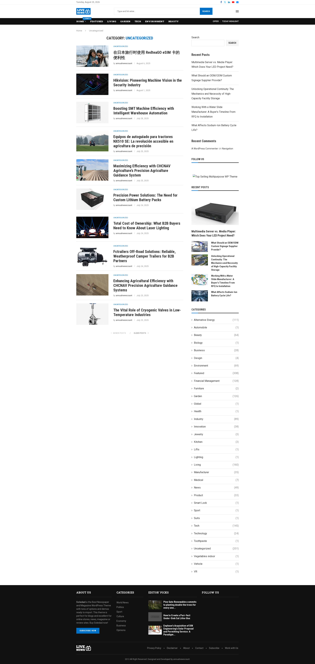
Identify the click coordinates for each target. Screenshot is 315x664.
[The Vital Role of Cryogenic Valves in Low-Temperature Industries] (92, 314)
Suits (216, 518)
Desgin (216, 358)
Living (111, 21)
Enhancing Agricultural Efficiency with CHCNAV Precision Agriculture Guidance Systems (145, 285)
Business (216, 350)
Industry (216, 419)
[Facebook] (221, 2)
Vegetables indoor (216, 556)
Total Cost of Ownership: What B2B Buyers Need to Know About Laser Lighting (146, 225)
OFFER (216, 21)
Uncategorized (216, 548)
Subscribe (214, 648)
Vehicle (216, 563)
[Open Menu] (237, 11)
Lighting (216, 457)
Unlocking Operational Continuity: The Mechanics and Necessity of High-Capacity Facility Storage (212, 93)
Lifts (216, 449)
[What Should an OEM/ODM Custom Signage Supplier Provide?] (199, 246)
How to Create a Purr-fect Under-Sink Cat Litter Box (176, 617)
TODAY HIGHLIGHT (230, 21)
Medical (216, 480)
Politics (120, 607)
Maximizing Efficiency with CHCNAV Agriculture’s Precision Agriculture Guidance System (141, 171)
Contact (199, 648)
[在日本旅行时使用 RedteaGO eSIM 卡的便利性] (92, 56)
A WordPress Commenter (204, 148)
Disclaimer (172, 648)
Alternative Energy (216, 319)
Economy (121, 621)
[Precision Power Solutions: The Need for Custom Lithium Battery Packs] (92, 199)
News (216, 487)
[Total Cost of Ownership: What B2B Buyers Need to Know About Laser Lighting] (92, 227)
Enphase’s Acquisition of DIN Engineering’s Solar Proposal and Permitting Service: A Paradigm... (178, 630)
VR (216, 571)
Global (216, 403)
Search (206, 11)
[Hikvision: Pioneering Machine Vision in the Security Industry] (92, 84)
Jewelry (216, 434)
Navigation (227, 148)
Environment (154, 21)
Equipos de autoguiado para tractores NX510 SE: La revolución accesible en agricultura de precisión (143, 141)
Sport (216, 510)
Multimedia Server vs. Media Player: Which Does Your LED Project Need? (213, 233)
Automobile (216, 327)
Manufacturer (216, 472)
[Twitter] (225, 2)
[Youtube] (233, 2)
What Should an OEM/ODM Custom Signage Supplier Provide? (224, 246)
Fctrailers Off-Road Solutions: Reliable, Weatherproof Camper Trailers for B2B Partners (144, 256)
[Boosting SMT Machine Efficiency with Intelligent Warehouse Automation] (92, 112)
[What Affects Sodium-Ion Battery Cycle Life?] (199, 295)
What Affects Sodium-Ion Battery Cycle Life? (224, 294)
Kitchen (216, 441)
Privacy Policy (154, 648)
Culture (120, 616)
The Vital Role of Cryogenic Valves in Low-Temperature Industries (147, 312)
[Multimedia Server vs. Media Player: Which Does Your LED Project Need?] (215, 211)
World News (122, 602)
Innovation (216, 426)
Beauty (173, 21)
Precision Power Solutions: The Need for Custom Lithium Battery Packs (145, 197)
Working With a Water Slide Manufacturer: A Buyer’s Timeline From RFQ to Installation (213, 112)
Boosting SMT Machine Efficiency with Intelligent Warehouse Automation (143, 110)
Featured (96, 21)
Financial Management (216, 380)
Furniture (216, 388)
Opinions (121, 630)
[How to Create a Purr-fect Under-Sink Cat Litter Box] (155, 616)
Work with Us (231, 648)
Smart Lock (216, 502)
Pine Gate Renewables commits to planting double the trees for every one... (179, 604)
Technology (216, 533)
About (186, 648)
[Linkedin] (229, 2)
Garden (125, 21)
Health (216, 411)
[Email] (237, 2)
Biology (216, 342)
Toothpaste (216, 541)
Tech (138, 21)
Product (216, 495)
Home (81, 20)
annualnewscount (124, 63)
